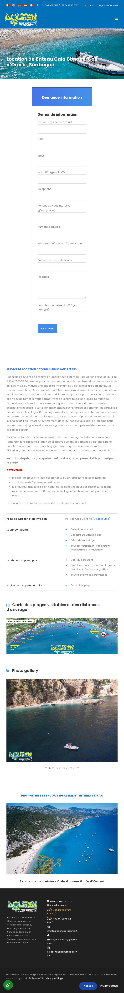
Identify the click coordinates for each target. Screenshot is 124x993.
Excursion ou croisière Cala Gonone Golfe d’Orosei (62, 881)
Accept (88, 985)
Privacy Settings (109, 985)
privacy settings (54, 978)
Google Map (101, 519)
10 (78, 768)
